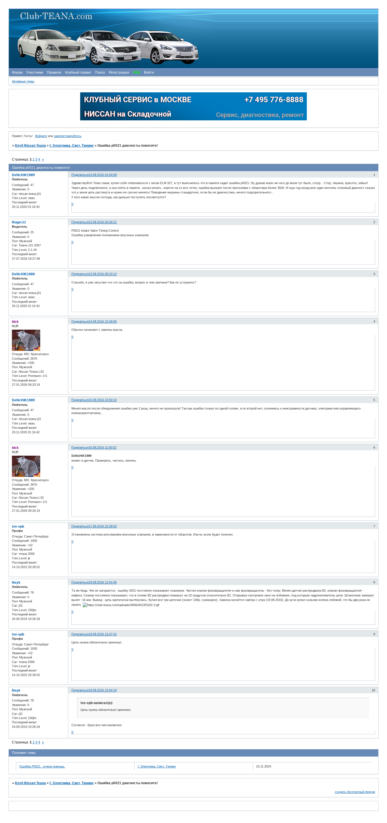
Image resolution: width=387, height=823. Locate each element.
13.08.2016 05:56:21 (103, 222)
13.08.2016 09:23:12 (103, 274)
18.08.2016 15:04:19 (103, 690)
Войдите (41, 136)
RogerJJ (19, 222)
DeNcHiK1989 (23, 175)
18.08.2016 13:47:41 (103, 634)
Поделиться (80, 174)
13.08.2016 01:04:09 (103, 174)
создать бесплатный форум (355, 792)
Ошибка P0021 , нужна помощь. (42, 766)
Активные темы (23, 81)
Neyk (16, 583)
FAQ (136, 72)
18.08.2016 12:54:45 (103, 582)
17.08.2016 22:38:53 (103, 526)
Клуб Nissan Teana (30, 146)
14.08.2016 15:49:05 (103, 321)
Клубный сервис (78, 72)
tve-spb (18, 526)
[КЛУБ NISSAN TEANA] (193, 38)
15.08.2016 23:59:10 (103, 400)
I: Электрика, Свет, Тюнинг (72, 146)
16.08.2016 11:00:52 (102, 447)
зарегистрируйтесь (67, 136)
